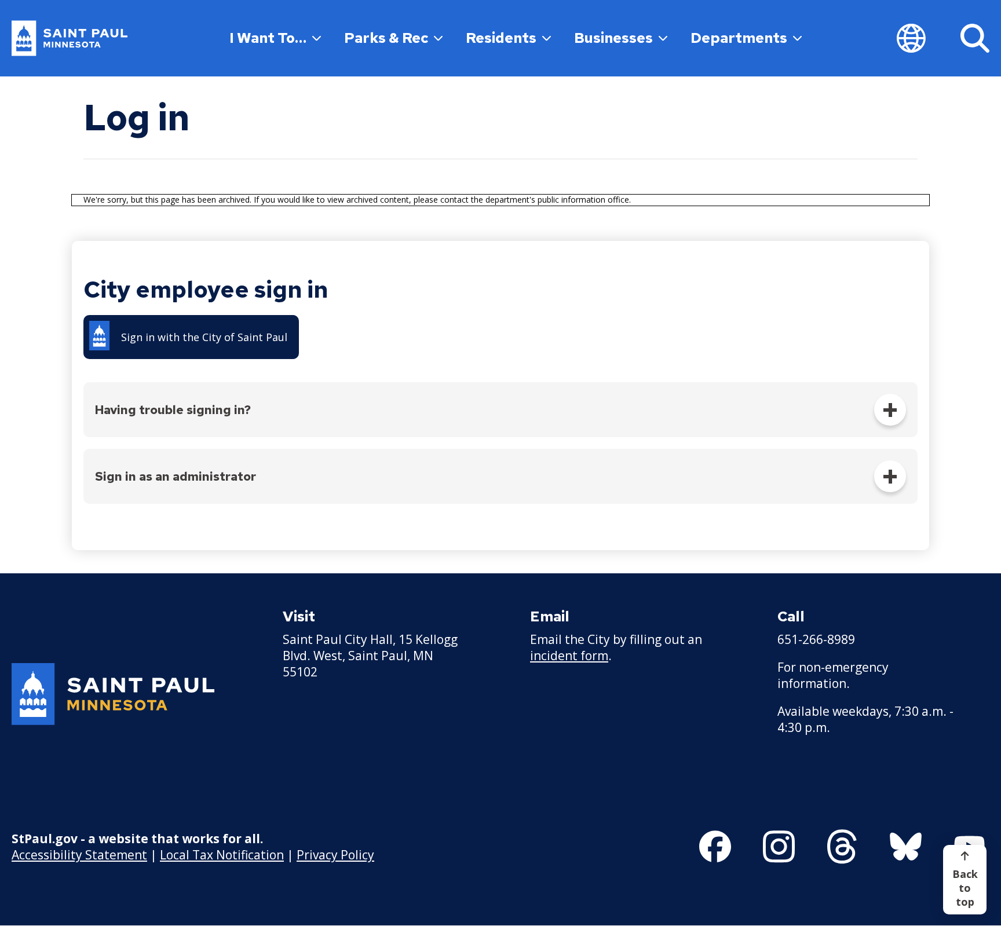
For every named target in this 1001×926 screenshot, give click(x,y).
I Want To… (267, 37)
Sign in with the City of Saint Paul (204, 337)
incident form (569, 655)
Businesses (613, 37)
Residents (501, 37)
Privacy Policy (335, 855)
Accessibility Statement (79, 855)
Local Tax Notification (222, 855)
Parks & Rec (386, 37)
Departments (739, 37)
